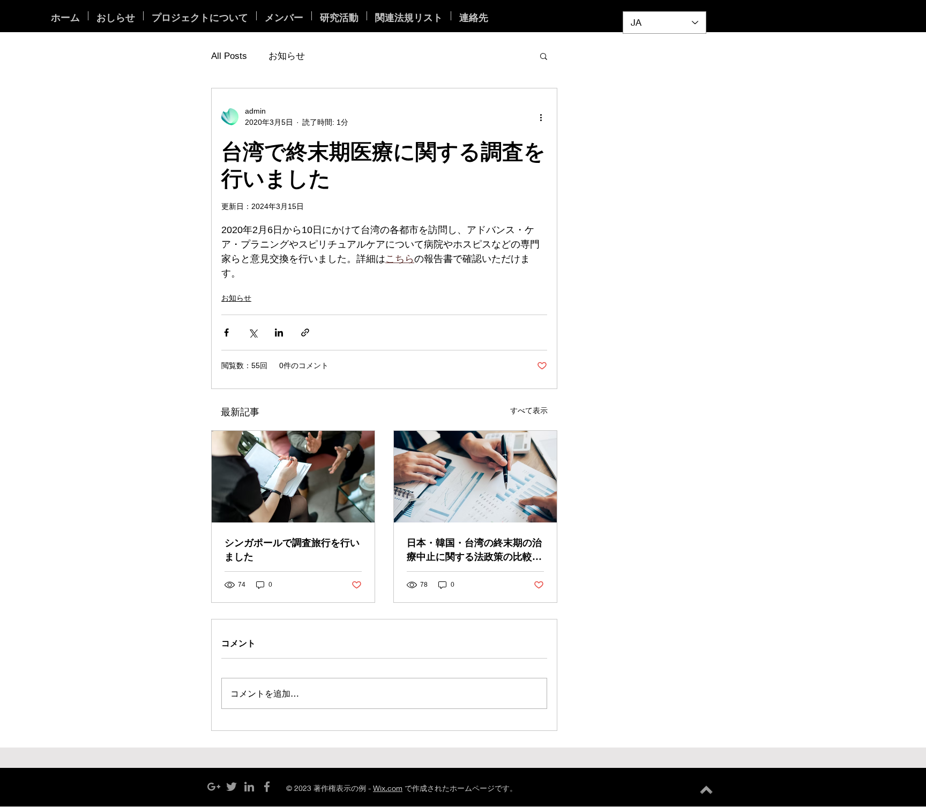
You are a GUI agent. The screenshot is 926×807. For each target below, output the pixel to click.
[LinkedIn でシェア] (279, 332)
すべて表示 (529, 410)
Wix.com (387, 788)
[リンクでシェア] (305, 332)
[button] (544, 55)
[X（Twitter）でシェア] (253, 332)
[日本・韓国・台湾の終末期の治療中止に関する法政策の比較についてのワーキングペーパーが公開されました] (475, 476)
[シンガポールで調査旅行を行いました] (293, 476)
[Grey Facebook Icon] (267, 787)
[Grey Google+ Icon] (214, 787)
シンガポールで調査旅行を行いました (292, 549)
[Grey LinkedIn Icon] (249, 787)
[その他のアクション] (540, 116)
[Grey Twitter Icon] (231, 787)
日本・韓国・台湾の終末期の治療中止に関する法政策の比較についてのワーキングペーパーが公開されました (474, 549)
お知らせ (286, 56)
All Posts (229, 56)
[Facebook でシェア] (226, 332)
